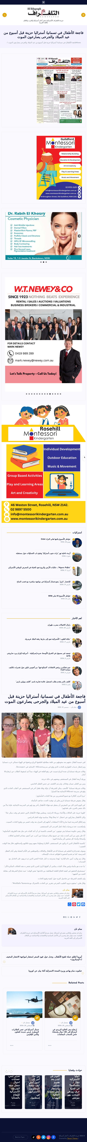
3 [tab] (41, 262)
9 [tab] (39, 394)
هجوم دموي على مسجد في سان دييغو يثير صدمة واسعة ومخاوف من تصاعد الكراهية (14, 1085)
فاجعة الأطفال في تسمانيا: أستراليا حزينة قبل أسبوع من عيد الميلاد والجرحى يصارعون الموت (42, 43)
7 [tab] (44, 394)
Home (78, 43)
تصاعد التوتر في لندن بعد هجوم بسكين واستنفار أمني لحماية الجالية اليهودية (73, 1085)
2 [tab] (43, 262)
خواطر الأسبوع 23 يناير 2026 (59, 596)
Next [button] (79, 235)
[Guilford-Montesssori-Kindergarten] (59, 167)
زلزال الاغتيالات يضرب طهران (59, 625)
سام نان (73, 707)
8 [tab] (42, 394)
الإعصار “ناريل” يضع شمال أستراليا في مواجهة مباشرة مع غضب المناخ (43, 582)
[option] (73, 1092)
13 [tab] (29, 394)
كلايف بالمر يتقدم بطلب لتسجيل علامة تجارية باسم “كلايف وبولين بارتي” (43, 682)
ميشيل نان (64, 1023)
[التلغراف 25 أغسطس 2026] (59, 90)
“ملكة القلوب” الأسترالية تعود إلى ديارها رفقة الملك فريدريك (47, 639)
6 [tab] (47, 394)
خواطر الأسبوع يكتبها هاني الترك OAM (55, 539)
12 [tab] (31, 394)
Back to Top (19, 1137)
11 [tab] (34, 394)
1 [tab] (46, 262)
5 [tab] (50, 394)
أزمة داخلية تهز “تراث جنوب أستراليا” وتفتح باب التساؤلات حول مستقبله (43, 553)
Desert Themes (72, 1138)
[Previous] (6, 1070)
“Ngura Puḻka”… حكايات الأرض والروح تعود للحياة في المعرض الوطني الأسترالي (39, 568)
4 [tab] (52, 394)
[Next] (11, 1070)
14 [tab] (26, 394)
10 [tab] (36, 394)
